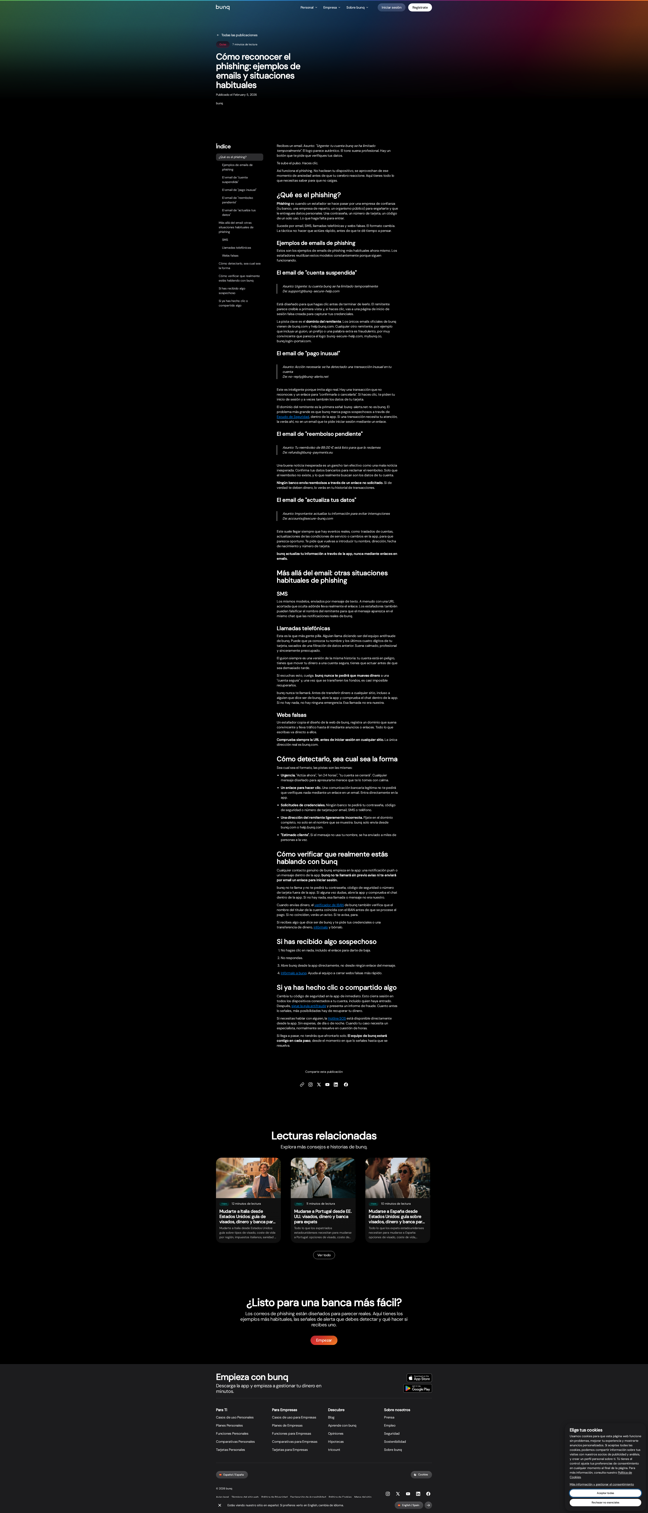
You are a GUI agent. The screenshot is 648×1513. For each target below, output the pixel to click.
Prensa (389, 1417)
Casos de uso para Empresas (294, 1417)
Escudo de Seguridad (293, 416)
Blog (331, 1417)
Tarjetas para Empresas (290, 1449)
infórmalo (321, 927)
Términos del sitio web (245, 1497)
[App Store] (419, 1378)
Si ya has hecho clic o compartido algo (233, 303)
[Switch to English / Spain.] (428, 1505)
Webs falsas (230, 256)
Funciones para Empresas (291, 1433)
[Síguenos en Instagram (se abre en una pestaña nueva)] (388, 1493)
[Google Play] (417, 1388)
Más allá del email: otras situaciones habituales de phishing (236, 227)
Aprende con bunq (342, 1425)
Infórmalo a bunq (294, 973)
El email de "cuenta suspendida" (235, 179)
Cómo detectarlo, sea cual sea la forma (240, 265)
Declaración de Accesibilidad (308, 1497)
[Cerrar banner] (219, 1505)
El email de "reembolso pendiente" (237, 200)
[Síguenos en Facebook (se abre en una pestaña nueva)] (346, 1084)
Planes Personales (229, 1425)
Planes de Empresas (287, 1425)
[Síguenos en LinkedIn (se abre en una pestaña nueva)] (336, 1084)
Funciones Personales (232, 1433)
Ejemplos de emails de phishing (237, 167)
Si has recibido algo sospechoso (232, 290)
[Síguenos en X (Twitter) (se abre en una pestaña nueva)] (319, 1084)
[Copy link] (302, 1084)
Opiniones (335, 1433)
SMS (225, 240)
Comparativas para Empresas (294, 1441)
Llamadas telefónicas (236, 248)
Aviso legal (222, 1497)
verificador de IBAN (329, 905)
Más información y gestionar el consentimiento (602, 1484)
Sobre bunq (393, 1449)
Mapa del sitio (362, 1497)
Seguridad (392, 1433)
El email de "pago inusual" (239, 190)
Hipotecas (336, 1441)
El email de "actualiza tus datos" (238, 212)
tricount (334, 1449)
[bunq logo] (223, 7)
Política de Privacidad (274, 1497)
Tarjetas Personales (230, 1449)
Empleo (390, 1425)
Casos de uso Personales (234, 1417)
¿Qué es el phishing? (232, 157)
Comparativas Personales (235, 1441)
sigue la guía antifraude (308, 1006)
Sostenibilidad (395, 1441)
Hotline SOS (337, 1018)
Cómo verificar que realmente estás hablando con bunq (239, 278)
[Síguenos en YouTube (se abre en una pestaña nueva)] (408, 1493)
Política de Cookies (340, 1497)
